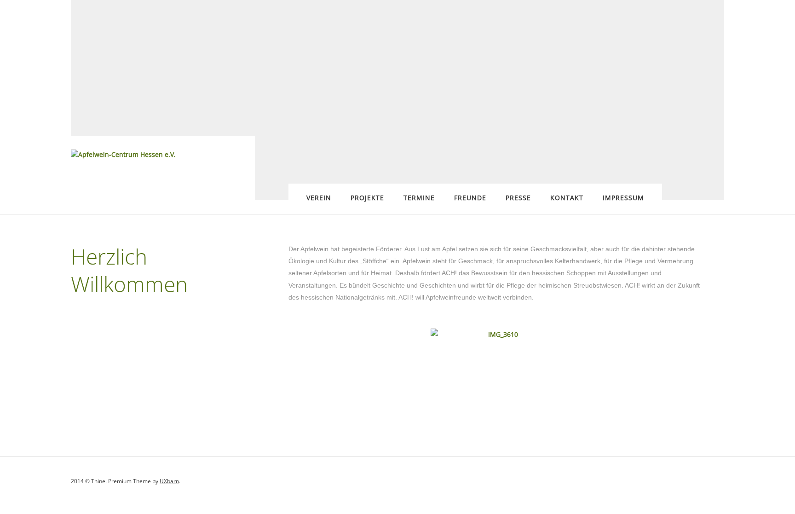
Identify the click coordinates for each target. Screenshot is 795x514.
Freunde (470, 197)
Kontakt (566, 197)
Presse (518, 197)
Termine (419, 197)
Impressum (623, 197)
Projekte (367, 197)
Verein (318, 197)
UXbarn (169, 481)
